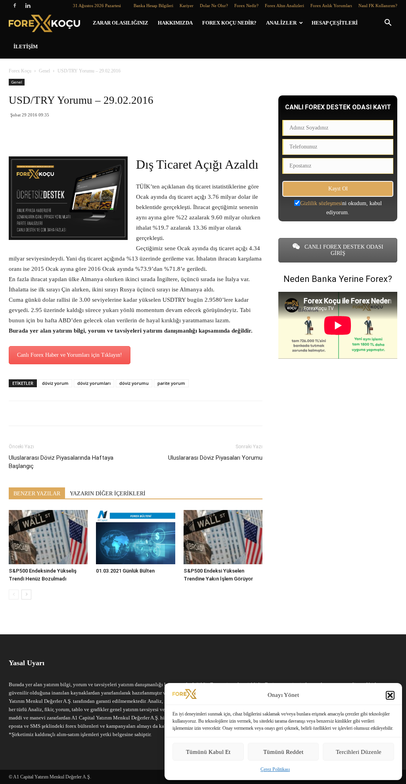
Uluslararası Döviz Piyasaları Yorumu (215, 457)
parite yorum (171, 383)
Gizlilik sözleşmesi (321, 203)
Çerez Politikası (275, 769)
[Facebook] (15, 5)
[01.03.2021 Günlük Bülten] (135, 537)
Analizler (281, 23)
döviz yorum (55, 383)
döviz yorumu (134, 383)
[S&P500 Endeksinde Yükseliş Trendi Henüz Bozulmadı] (48, 537)
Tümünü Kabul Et (208, 752)
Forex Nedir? (246, 5)
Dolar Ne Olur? (214, 5)
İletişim (25, 46)
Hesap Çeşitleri (335, 23)
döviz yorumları (94, 383)
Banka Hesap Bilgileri (153, 5)
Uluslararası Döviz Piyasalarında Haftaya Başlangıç (61, 462)
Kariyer (186, 5)
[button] (390, 695)
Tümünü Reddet (283, 752)
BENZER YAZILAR (36, 494)
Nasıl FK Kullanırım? (377, 5)
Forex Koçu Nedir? (229, 23)
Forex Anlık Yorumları (331, 5)
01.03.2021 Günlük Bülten (125, 571)
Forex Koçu (20, 71)
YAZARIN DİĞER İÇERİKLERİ (108, 494)
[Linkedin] (28, 5)
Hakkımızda (175, 23)
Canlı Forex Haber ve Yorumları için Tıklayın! (69, 355)
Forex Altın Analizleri (284, 5)
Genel (44, 71)
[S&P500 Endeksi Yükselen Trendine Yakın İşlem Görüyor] (223, 537)
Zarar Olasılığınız (120, 23)
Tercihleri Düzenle (358, 752)
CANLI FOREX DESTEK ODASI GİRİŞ (343, 250)
